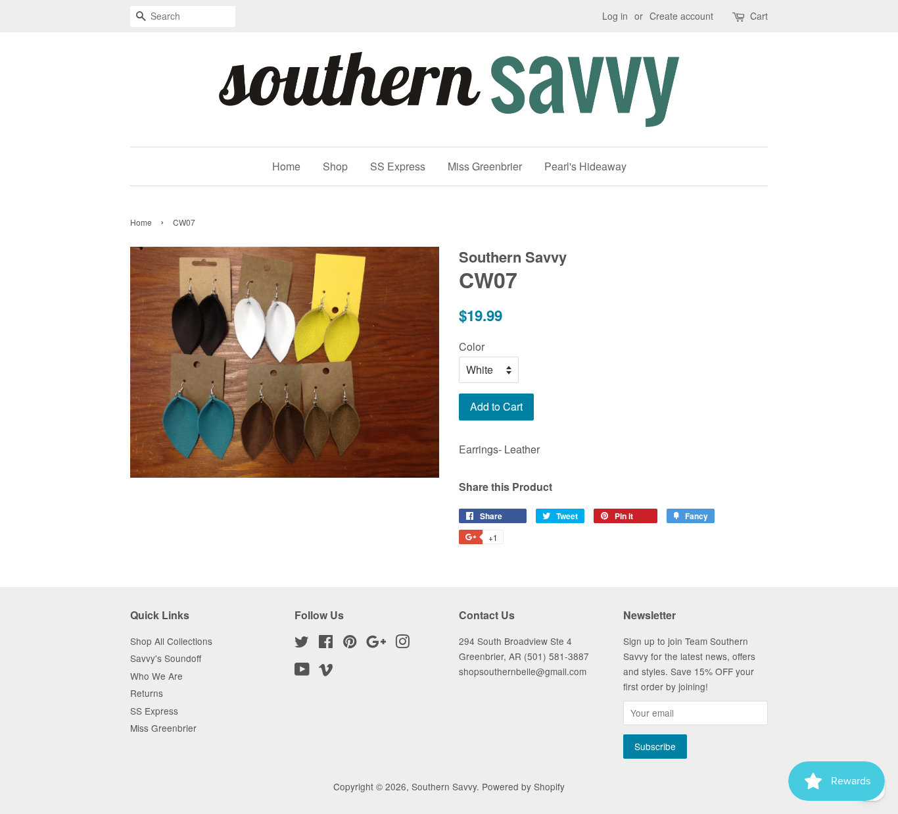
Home (286, 166)
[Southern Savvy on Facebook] (325, 643)
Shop (335, 166)
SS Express (397, 166)
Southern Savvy (444, 786)
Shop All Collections (171, 641)
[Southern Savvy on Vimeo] (326, 671)
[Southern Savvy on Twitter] (302, 643)
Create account (681, 15)
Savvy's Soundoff (165, 658)
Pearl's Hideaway (585, 166)
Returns (146, 693)
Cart (759, 15)
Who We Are (156, 675)
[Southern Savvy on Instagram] (402, 643)
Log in (615, 15)
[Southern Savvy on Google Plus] (376, 643)
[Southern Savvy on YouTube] (302, 671)
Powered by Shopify (523, 786)
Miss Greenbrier (485, 166)
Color (471, 346)
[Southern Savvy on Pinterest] (350, 643)
